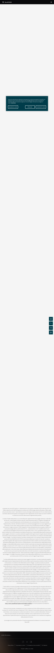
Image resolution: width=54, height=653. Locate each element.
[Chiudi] (46, 97)
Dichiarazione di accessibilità (33, 645)
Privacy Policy (11, 645)
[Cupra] (8, 2)
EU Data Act (44, 645)
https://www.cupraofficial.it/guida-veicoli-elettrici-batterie (18, 603)
